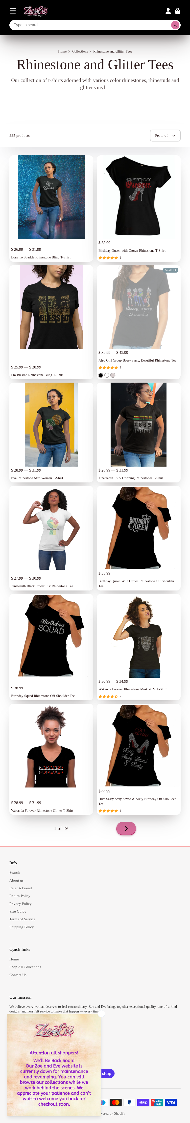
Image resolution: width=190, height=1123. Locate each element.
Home (62, 51)
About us (16, 880)
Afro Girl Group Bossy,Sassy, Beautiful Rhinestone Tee (139, 322)
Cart (178, 11)
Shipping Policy (21, 927)
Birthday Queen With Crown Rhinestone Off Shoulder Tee (139, 538)
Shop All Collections (25, 967)
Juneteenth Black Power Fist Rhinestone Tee (51, 538)
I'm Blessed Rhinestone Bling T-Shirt (51, 322)
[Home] (35, 11)
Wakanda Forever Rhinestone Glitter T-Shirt (51, 759)
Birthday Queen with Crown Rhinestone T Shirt (139, 208)
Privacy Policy (20, 903)
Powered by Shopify (110, 1113)
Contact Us (17, 975)
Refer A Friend (20, 888)
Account (168, 11)
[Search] (175, 25)
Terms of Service (22, 919)
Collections (80, 51)
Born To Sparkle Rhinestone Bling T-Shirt (51, 208)
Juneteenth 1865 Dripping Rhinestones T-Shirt (139, 432)
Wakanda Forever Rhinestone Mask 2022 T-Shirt (139, 647)
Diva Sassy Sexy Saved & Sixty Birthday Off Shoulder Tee (139, 759)
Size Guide (17, 911)
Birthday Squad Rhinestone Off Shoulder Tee (51, 647)
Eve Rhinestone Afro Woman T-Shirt (51, 432)
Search (14, 872)
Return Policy (19, 896)
